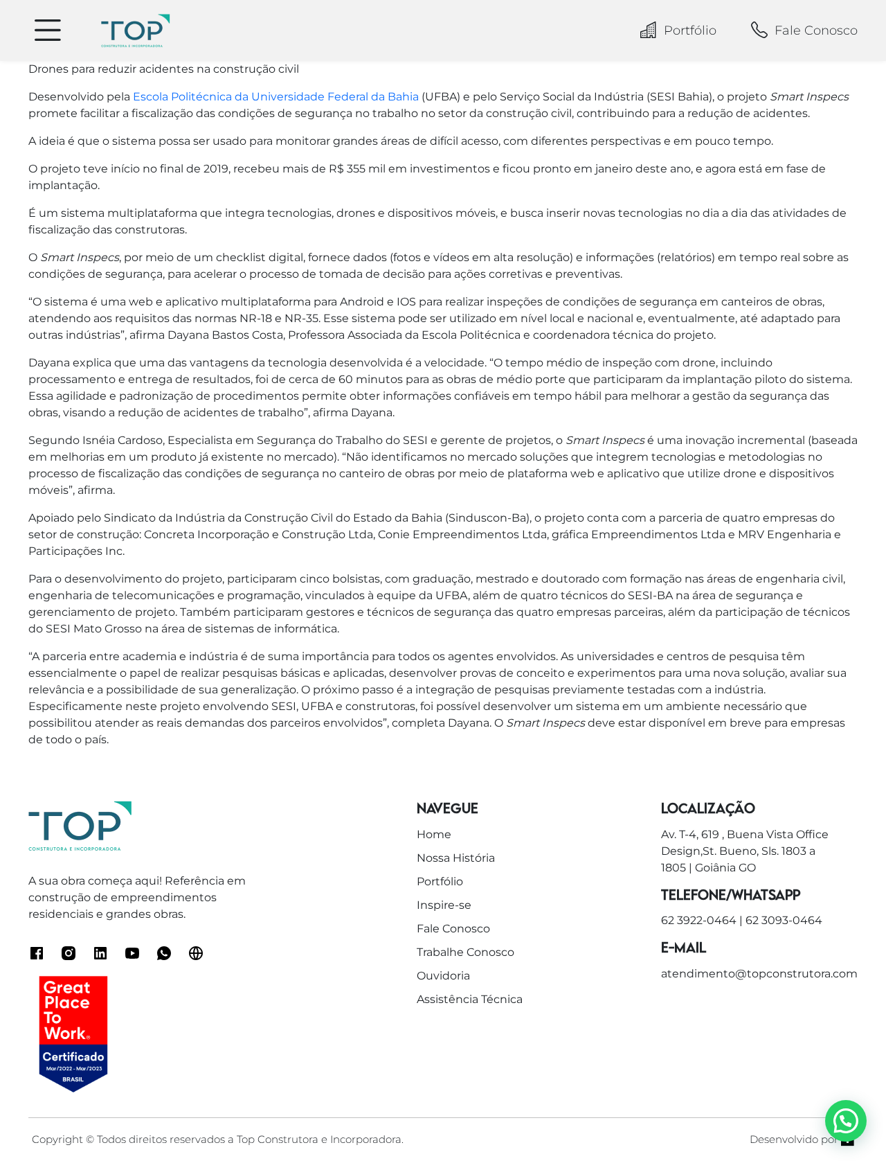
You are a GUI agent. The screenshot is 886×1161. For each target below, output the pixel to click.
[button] (846, 1121)
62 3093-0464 (783, 920)
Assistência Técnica (470, 999)
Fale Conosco (816, 30)
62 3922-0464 (698, 920)
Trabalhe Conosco (465, 952)
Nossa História (456, 858)
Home (434, 834)
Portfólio (690, 30)
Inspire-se (444, 905)
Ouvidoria (443, 975)
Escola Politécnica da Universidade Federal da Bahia (276, 96)
